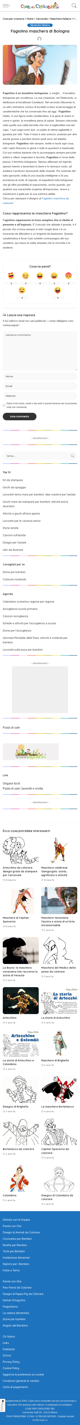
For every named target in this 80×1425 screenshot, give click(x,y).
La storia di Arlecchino (55, 1017)
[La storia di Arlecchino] (59, 1000)
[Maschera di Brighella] (59, 1043)
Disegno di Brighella (15, 1106)
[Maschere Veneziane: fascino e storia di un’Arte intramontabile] (59, 900)
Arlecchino (9, 1017)
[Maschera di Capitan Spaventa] (21, 900)
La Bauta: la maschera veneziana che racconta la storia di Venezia (20, 971)
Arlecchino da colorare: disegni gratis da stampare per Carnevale (20, 871)
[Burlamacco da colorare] (21, 1131)
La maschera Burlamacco (57, 1106)
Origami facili (11, 783)
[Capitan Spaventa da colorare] (59, 1131)
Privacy (2, 1406)
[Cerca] (73, 5)
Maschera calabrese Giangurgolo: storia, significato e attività (54, 871)
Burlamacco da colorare (18, 1149)
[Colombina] (21, 1178)
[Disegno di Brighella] (21, 1089)
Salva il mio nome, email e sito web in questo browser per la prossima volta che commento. (42, 405)
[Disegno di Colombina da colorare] (59, 1178)
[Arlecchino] (21, 1000)
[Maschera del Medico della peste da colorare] (59, 950)
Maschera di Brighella (55, 1060)
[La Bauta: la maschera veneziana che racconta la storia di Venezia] (21, 950)
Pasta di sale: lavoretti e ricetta (23, 788)
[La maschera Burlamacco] (59, 1089)
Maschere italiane (40, 25)
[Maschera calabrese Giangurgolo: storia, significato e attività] (59, 850)
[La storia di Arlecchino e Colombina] (21, 1043)
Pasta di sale (11, 727)
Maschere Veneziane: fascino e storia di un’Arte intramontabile (58, 921)
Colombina (9, 1195)
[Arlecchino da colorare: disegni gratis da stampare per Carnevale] (21, 850)
